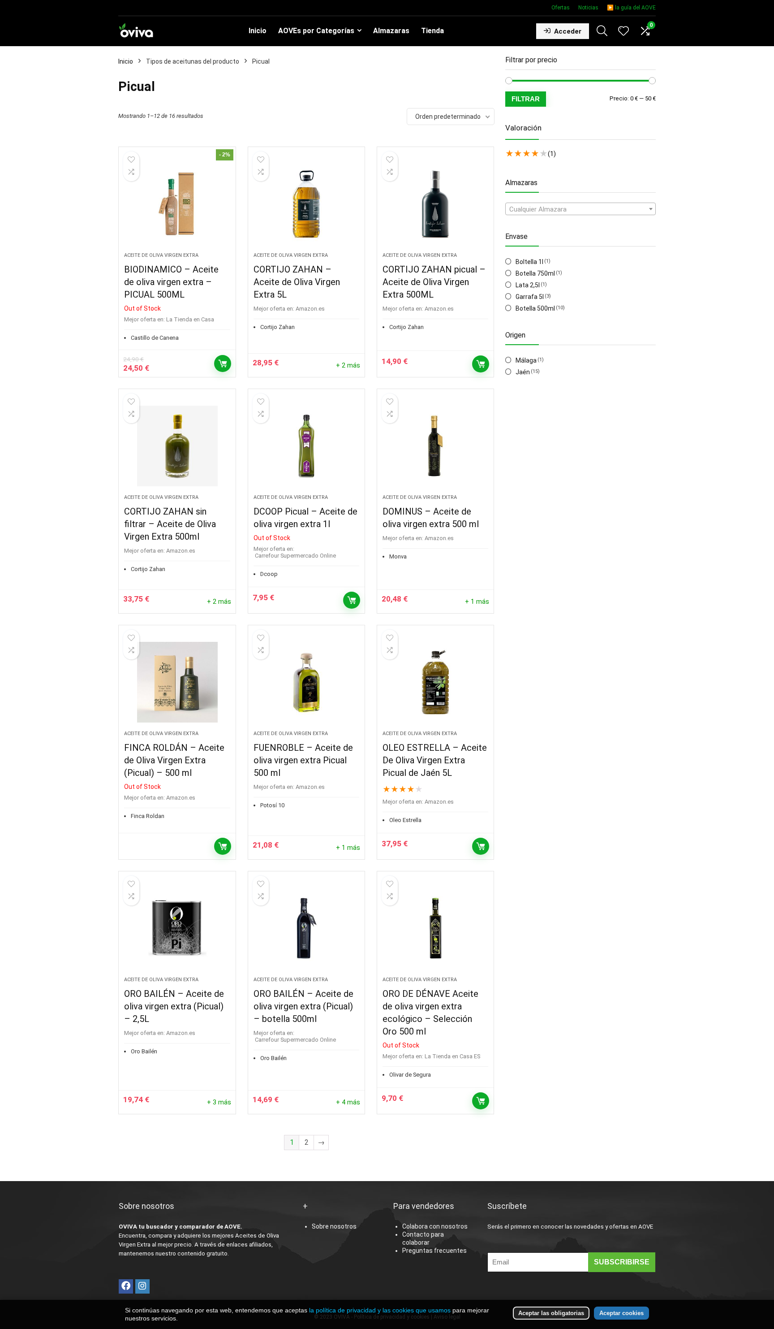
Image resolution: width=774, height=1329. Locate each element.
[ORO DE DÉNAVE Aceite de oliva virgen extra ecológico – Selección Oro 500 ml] (435, 928)
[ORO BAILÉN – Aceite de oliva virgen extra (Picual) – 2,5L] (177, 928)
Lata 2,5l (528, 285)
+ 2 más (348, 365)
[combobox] (580, 209)
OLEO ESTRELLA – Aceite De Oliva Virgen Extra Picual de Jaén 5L (435, 760)
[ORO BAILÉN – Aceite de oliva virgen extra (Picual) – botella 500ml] (306, 928)
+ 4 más (348, 1102)
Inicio (258, 30)
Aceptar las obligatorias (551, 1313)
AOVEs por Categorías (316, 30)
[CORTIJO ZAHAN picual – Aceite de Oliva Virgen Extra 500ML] (435, 204)
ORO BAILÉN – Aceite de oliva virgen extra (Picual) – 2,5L (174, 1006)
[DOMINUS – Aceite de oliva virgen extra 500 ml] (435, 446)
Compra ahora (222, 363)
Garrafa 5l (530, 296)
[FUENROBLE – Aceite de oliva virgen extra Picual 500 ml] (306, 682)
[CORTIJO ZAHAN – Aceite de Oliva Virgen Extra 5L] (306, 204)
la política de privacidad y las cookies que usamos (380, 1310)
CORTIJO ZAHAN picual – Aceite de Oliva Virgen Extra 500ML (434, 282)
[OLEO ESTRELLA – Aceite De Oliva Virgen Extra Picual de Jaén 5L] (435, 682)
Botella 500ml (535, 308)
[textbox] (580, 209)
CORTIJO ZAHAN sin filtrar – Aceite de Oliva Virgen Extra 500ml (170, 524)
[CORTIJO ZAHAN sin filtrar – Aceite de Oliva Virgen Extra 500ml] (177, 446)
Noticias (588, 7)
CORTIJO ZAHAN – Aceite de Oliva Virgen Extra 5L (297, 282)
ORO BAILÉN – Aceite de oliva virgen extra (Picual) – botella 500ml (303, 1006)
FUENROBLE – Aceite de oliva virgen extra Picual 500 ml (303, 760)
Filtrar (526, 99)
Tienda (432, 30)
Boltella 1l (529, 261)
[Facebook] (126, 1286)
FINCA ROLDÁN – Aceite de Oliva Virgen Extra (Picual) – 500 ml (174, 760)
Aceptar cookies (621, 1313)
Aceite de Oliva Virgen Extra (161, 255)
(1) (552, 154)
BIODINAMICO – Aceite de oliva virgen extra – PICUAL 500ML (171, 282)
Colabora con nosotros (435, 1226)
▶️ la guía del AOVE (631, 7)
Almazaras (391, 30)
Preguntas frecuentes (434, 1250)
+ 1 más (477, 602)
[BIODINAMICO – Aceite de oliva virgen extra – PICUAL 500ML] (177, 204)
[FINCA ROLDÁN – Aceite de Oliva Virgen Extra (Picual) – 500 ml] (177, 682)
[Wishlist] (623, 32)
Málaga (526, 360)
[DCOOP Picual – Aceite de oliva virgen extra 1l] (306, 446)
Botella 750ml (535, 273)
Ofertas (560, 7)
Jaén (523, 372)
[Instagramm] (142, 1286)
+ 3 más (219, 1102)
